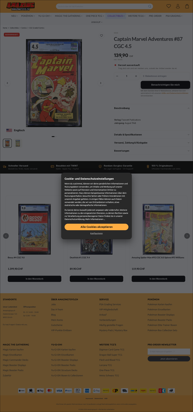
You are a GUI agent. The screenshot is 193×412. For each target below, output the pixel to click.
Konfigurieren (96, 233)
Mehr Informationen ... (95, 219)
